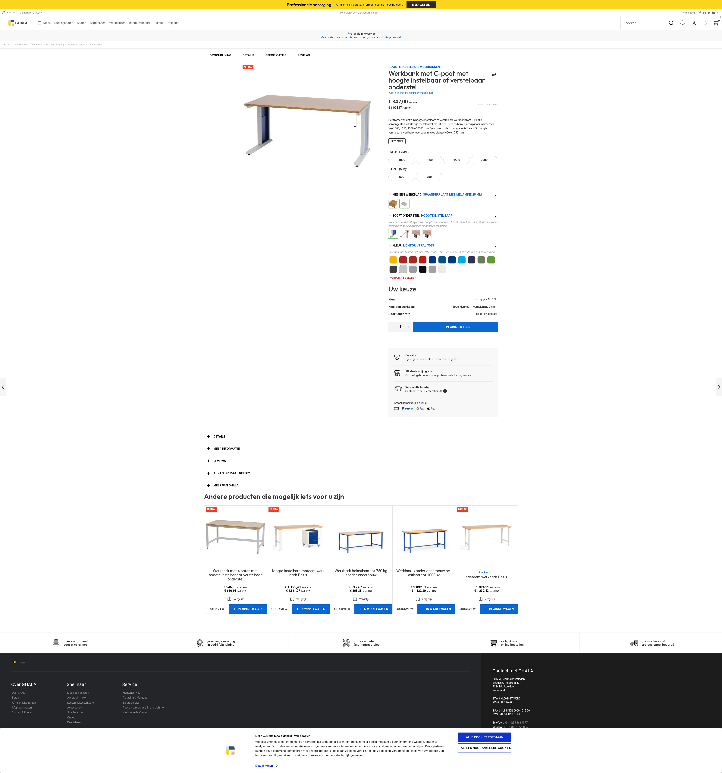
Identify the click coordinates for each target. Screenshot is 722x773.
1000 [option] (401, 160)
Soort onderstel (422, 215)
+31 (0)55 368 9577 (516, 722)
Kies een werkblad (437, 194)
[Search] (671, 23)
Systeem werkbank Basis (486, 537)
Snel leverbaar (75, 712)
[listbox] (443, 160)
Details (219, 436)
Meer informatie (226, 449)
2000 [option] (484, 160)
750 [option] (429, 177)
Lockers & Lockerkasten (81, 702)
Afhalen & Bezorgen (24, 702)
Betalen (16, 697)
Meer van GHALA (226, 485)
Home (7, 44)
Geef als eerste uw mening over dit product (411, 93)
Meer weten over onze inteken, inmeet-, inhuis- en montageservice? (361, 37)
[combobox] (648, 23)
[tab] (361, 436)
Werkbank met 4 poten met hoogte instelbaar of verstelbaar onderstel (235, 537)
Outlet (71, 717)
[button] (391, 327)
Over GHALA (19, 692)
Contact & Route (21, 712)
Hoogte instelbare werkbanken (414, 67)
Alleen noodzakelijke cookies (486, 747)
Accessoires (74, 707)
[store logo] (17, 23)
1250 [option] (429, 160)
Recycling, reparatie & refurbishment (144, 707)
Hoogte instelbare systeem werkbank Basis (298, 537)
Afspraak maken (22, 707)
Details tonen (264, 765)
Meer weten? (421, 4)
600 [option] (401, 177)
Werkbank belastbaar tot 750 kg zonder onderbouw (361, 537)
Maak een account (78, 692)
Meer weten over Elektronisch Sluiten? (360, 12)
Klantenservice (131, 692)
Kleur (413, 245)
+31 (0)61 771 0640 (517, 727)
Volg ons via (689, 12)
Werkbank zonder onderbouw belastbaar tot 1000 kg (424, 537)
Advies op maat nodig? (231, 473)
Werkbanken (21, 44)
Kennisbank (74, 722)
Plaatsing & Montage (135, 697)
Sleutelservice (131, 702)
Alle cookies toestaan (484, 737)
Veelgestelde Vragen (135, 712)
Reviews (219, 461)
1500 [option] (456, 160)
